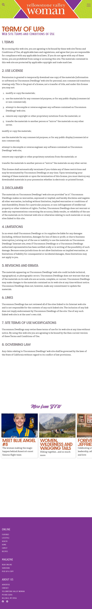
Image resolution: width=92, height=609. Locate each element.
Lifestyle (5, 538)
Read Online (7, 564)
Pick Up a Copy (8, 571)
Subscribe (6, 568)
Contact (5, 588)
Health (4, 541)
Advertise (6, 584)
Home (4, 544)
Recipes (5, 551)
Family (4, 548)
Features (5, 534)
